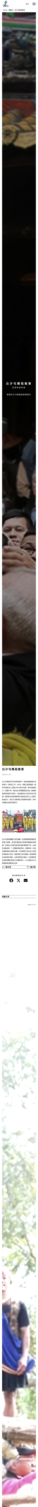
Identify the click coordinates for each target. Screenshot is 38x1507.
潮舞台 (11, 10)
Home (5, 10)
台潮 (11, 3)
